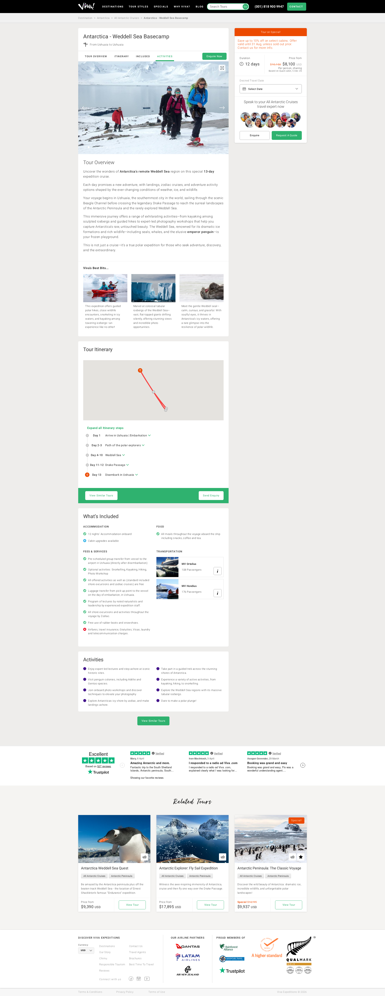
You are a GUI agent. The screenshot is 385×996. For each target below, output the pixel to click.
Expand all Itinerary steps (105, 428)
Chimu (103, 958)
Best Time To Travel (141, 964)
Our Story (105, 952)
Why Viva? (182, 6)
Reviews (104, 970)
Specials (161, 6)
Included (143, 56)
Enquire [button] (254, 135)
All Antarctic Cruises (126, 17)
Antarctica (103, 17)
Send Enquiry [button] (211, 495)
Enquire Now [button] (214, 56)
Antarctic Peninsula (121, 876)
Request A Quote (286, 135)
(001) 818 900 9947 (269, 6)
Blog (200, 6)
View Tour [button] (132, 904)
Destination (85, 17)
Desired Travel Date (252, 80)
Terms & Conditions (90, 992)
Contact (296, 6)
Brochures (135, 958)
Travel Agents (137, 952)
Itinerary (121, 56)
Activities (164, 56)
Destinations (113, 6)
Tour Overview (96, 56)
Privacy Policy (124, 992)
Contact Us (136, 946)
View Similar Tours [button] (101, 495)
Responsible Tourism (112, 964)
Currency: (83, 945)
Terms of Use (156, 992)
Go (245, 6)
